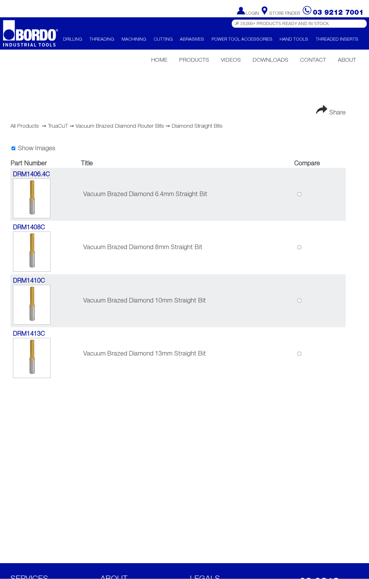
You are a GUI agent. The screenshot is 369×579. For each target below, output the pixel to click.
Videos (231, 60)
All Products (24, 126)
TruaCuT (58, 126)
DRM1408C (29, 227)
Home (159, 60)
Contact (313, 60)
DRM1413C (29, 334)
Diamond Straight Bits (197, 126)
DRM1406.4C (31, 174)
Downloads (270, 60)
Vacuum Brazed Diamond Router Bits (120, 126)
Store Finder (284, 14)
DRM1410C (29, 281)
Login (252, 14)
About (347, 60)
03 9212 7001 (338, 13)
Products (194, 60)
